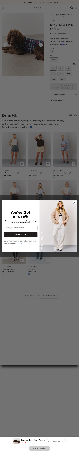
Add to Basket (39, 448)
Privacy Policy (19, 243)
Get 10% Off (20, 234)
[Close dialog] (74, 202)
